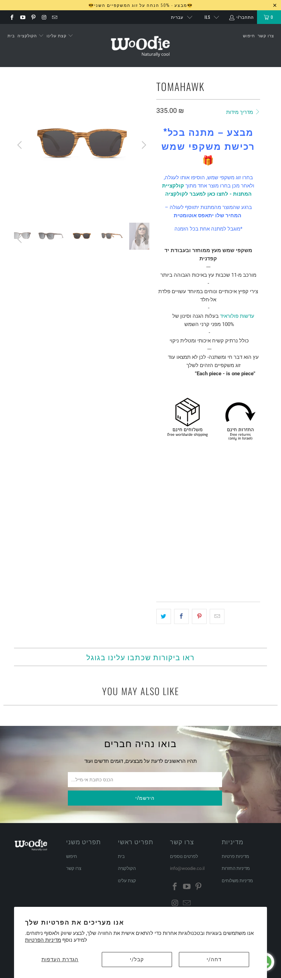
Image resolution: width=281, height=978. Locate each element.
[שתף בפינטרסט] (199, 616)
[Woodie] (140, 45)
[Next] (143, 144)
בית (11, 35)
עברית (177, 17)
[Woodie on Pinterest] (33, 17)
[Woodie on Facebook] (11, 17)
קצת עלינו (57, 35)
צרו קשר (266, 35)
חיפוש (249, 35)
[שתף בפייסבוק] (181, 616)
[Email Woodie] (54, 17)
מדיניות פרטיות (235, 856)
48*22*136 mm (175, 525)
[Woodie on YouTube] (22, 17)
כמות (161, 544)
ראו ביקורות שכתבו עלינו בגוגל (140, 657)
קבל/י (137, 959)
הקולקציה (27, 35)
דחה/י (214, 959)
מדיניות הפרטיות (43, 940)
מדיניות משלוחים (237, 880)
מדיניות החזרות (236, 868)
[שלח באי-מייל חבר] (217, 616)
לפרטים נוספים (184, 856)
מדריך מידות (240, 112)
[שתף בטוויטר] (163, 616)
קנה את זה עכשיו (233, 576)
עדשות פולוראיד (237, 316)
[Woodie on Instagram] (44, 17)
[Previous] (20, 144)
